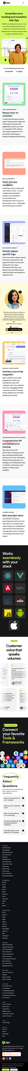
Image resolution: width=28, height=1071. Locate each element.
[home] (6, 3)
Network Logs (5, 869)
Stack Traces (5, 866)
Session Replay (6, 850)
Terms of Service (6, 1004)
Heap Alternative (6, 961)
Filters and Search (6, 873)
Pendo (4, 917)
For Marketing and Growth (8, 995)
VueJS (3, 884)
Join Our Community (7, 972)
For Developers (6, 988)
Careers (4, 1031)
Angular (4, 887)
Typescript (5, 899)
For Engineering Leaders (8, 990)
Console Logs (5, 871)
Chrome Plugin (6, 1022)
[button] (23, 3)
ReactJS (4, 882)
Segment (4, 914)
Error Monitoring (6, 847)
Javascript (4, 894)
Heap (3, 933)
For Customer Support (8, 993)
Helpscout (4, 931)
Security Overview (7, 1016)
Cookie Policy (5, 1009)
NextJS (4, 889)
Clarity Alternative (7, 956)
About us (4, 1029)
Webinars (4, 974)
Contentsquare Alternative (9, 959)
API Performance (6, 855)
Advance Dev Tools (7, 864)
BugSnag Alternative (7, 965)
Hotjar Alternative (6, 951)
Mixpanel (4, 926)
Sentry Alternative (7, 963)
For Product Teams (7, 986)
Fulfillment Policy (6, 1011)
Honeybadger (5, 928)
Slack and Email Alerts (7, 876)
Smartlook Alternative (8, 954)
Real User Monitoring (7, 852)
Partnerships (5, 1034)
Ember (4, 896)
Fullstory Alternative (7, 944)
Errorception (5, 936)
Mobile (4, 906)
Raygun (4, 921)
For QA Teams (5, 997)
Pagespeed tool (6, 859)
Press (3, 1036)
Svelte (4, 901)
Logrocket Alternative (7, 947)
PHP (3, 903)
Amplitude (5, 938)
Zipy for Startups (6, 979)
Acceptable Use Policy (8, 1013)
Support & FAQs (6, 977)
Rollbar (4, 919)
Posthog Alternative (7, 949)
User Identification (6, 861)
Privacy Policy (5, 1006)
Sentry (4, 912)
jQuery (4, 892)
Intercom (4, 924)
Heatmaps (4, 857)
